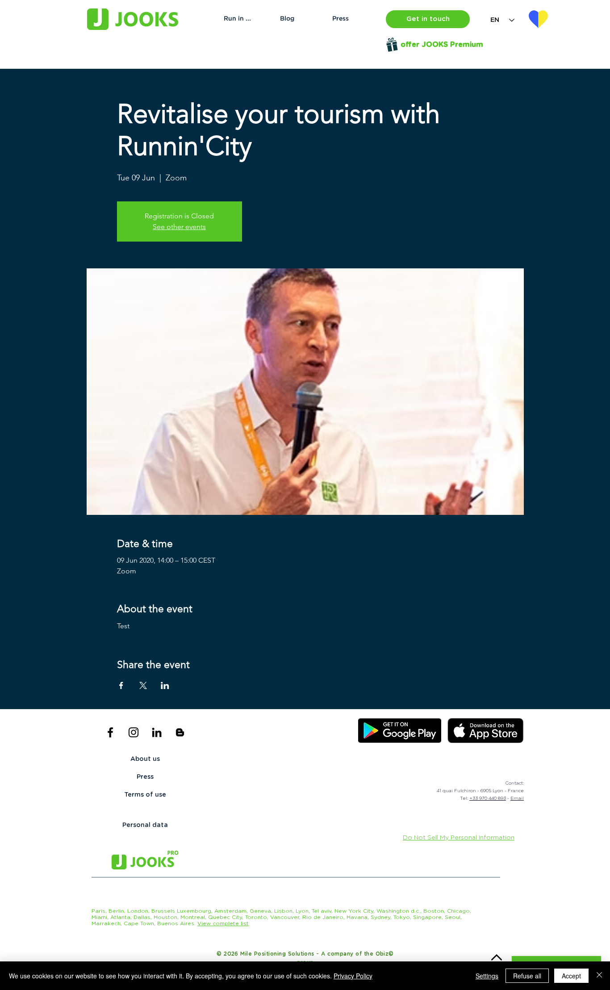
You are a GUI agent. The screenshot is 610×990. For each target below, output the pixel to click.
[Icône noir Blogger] (180, 732)
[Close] (599, 976)
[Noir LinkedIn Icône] (156, 732)
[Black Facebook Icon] (110, 732)
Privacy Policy (353, 975)
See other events (179, 226)
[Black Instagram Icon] (133, 732)
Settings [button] (487, 975)
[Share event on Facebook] (121, 685)
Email (517, 798)
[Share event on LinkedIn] (165, 685)
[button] (428, 19)
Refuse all (527, 975)
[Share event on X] (143, 685)
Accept (571, 975)
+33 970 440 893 (487, 798)
